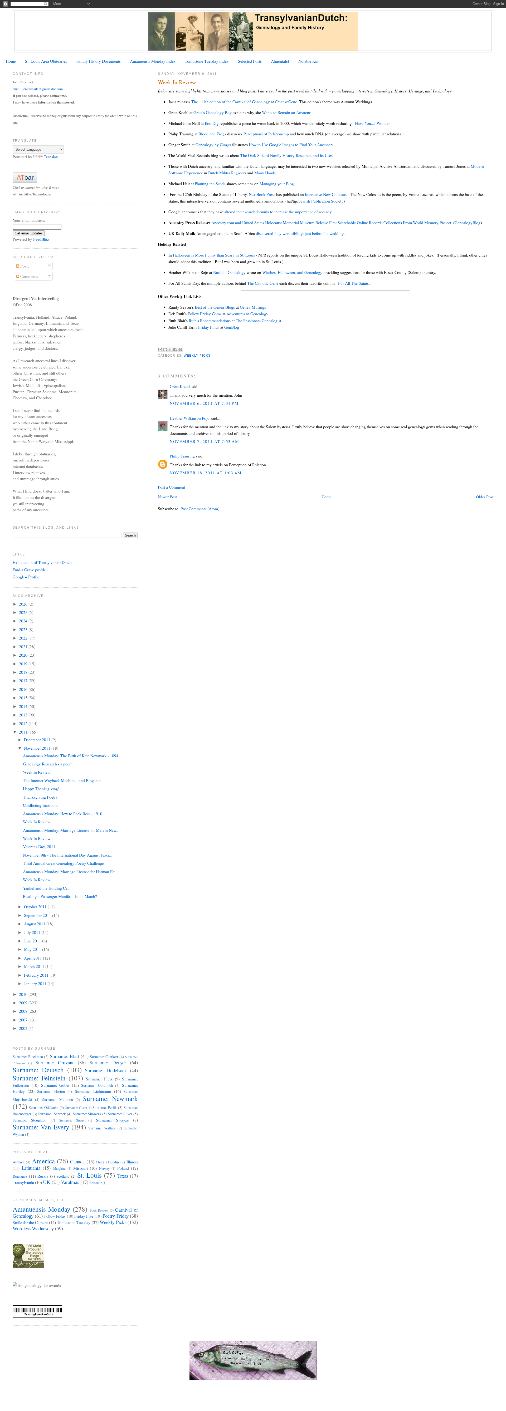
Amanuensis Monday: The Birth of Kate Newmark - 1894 (70, 755)
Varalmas (70, 1182)
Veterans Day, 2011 (39, 846)
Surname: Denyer (108, 1062)
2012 (23, 723)
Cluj (99, 1162)
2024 (23, 620)
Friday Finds (209, 327)
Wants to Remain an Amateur (286, 112)
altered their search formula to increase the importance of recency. (278, 211)
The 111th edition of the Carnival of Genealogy (230, 101)
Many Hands (265, 172)
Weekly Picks (197, 355)
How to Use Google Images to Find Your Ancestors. (291, 144)
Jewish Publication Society (321, 201)
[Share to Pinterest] (180, 349)
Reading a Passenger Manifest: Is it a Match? (60, 896)
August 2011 (35, 923)
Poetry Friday (115, 1215)
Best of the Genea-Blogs (215, 307)
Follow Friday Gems (204, 313)
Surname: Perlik (105, 1107)
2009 (23, 1002)
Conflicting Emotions (40, 805)
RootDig (212, 123)
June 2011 (33, 940)
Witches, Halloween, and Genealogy (292, 272)
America (43, 1160)
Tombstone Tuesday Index (206, 61)
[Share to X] (170, 349)
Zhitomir (96, 1183)
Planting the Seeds (210, 183)
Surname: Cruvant (55, 1062)
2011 (23, 732)
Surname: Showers (87, 1113)
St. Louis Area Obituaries (46, 61)
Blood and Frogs (212, 133)
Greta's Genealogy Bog (212, 112)
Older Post (484, 496)
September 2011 (38, 915)
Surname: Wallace (102, 1127)
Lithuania (31, 1167)
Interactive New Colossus (326, 194)
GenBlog (231, 327)
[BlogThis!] (165, 349)
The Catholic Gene (262, 283)
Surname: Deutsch (38, 1069)
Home (11, 61)
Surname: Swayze (112, 1120)
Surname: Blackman (28, 1056)
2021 (23, 646)
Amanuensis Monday (41, 1208)
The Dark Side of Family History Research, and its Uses (286, 155)
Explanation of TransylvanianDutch (42, 562)
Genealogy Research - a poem (47, 763)
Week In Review (36, 772)
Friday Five (83, 1216)
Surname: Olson (76, 1107)
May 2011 (33, 949)
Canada (77, 1161)
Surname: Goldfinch (97, 1085)
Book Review (99, 1210)
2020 (23, 655)
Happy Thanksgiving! (41, 788)
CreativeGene (286, 101)
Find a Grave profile (29, 569)
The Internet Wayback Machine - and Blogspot (62, 780)
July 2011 (32, 932)
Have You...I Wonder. (373, 123)
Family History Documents (98, 61)
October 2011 (36, 906)
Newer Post (167, 496)
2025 (23, 612)
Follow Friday (55, 1216)
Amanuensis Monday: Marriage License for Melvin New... (71, 830)
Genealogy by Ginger (213, 144)
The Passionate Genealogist (258, 320)
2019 (23, 663)
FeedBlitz (41, 239)
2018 (23, 672)
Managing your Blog (277, 183)
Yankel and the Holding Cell (46, 888)
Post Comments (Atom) (200, 508)
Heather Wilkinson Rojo (190, 418)
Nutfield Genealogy (229, 272)
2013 (23, 714)
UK (46, 1182)
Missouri (80, 1168)
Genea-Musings (253, 307)
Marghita (59, 1168)
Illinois (132, 1161)
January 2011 (35, 983)
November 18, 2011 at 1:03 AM (206, 472)
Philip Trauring (182, 456)
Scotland (62, 1176)
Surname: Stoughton (29, 1120)
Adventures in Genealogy (247, 313)
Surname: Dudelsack (106, 1070)
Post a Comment (171, 487)
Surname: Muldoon (57, 1099)
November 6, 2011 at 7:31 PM (204, 403)
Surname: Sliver (120, 1113)
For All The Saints (353, 283)
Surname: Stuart (71, 1120)
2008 (23, 1011)
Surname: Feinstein (39, 1077)
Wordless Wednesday (33, 1228)
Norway (104, 1168)
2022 (23, 638)
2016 (23, 689)
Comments (28, 276)
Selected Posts (250, 61)
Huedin (113, 1161)
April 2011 (33, 958)
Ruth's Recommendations (210, 320)
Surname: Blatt (64, 1056)
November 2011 (37, 748)
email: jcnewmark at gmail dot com (38, 88)
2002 (23, 1028)
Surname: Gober (55, 1085)
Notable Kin (308, 61)
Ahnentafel (280, 61)
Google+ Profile (26, 576)
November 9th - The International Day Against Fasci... (67, 855)
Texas (122, 1175)
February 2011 (37, 975)
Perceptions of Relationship (266, 133)
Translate (51, 156)
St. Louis (89, 1175)
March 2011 (34, 966)
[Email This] (160, 349)
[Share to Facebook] (175, 349)
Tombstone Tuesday (73, 1222)
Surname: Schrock (52, 1113)
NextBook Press (262, 194)
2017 (23, 680)
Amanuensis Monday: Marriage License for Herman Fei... (71, 871)
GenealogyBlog (467, 222)
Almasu (18, 1161)
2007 (23, 1019)
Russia (42, 1176)
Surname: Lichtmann (93, 1091)
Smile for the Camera (30, 1222)
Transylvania (23, 1182)
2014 (23, 706)
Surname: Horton (51, 1091)
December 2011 (37, 739)
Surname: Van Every (41, 1126)
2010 (23, 994)
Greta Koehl (180, 386)
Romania (20, 1176)
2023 (23, 629)
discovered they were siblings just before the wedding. (300, 233)
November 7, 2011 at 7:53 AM (204, 441)
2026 (23, 604)
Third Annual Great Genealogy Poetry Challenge (63, 863)
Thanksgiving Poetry (40, 797)
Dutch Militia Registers (227, 172)
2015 (23, 697)
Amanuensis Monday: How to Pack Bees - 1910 (62, 813)
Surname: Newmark (110, 1098)
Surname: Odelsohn (43, 1107)
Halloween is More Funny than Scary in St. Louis (214, 255)
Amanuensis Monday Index (153, 61)
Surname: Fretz (99, 1078)
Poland (123, 1168)
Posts (24, 266)
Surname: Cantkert (104, 1056)
